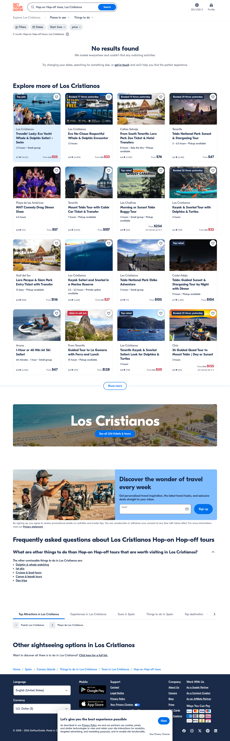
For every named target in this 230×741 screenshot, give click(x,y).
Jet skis (20, 568)
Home (16, 669)
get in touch (122, 65)
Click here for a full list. (93, 655)
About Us (174, 687)
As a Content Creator (198, 693)
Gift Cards (174, 710)
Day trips (21, 580)
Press (171, 704)
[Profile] (211, 5)
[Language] (197, 5)
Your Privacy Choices (122, 704)
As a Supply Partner (197, 687)
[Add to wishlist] (56, 97)
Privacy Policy (117, 698)
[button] (37, 127)
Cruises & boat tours (29, 572)
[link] (37, 127)
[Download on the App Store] (92, 704)
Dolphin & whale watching (32, 564)
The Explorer (175, 716)
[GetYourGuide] (18, 7)
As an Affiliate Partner (199, 698)
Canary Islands (46, 669)
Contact (114, 687)
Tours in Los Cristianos (115, 669)
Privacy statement (33, 526)
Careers (173, 693)
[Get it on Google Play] (92, 690)
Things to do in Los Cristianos (78, 669)
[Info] (67, 34)
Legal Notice (117, 693)
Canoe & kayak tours (29, 576)
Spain (28, 669)
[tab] (39, 614)
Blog (171, 698)
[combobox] (63, 7)
